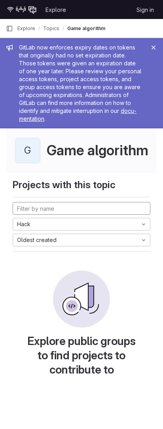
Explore (55, 9)
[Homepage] (21, 9)
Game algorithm (86, 28)
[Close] (153, 47)
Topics (51, 28)
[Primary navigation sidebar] (9, 28)
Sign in (145, 9)
